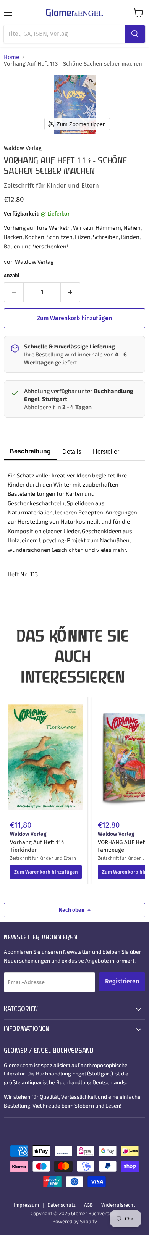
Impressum (26, 1205)
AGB (88, 1205)
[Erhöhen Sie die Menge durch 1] (70, 292)
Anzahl (11, 276)
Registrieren (122, 981)
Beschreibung (30, 451)
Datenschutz (61, 1205)
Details (71, 451)
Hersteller (106, 451)
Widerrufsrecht (118, 1205)
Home (11, 57)
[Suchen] (135, 34)
